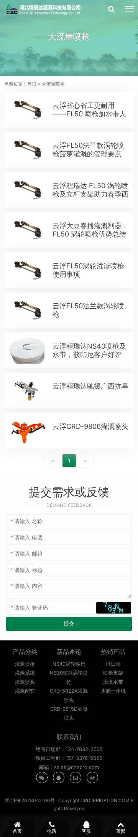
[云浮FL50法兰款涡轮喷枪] (27, 310)
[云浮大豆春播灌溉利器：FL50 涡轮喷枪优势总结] (27, 230)
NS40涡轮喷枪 (69, 664)
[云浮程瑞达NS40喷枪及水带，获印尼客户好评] (27, 350)
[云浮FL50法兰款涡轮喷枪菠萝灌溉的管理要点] (27, 149)
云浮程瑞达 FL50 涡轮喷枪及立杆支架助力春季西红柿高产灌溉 (90, 194)
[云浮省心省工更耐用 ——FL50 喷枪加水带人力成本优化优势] (27, 109)
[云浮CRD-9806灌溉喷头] (27, 430)
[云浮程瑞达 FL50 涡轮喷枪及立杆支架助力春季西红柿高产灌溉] (27, 190)
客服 (86, 831)
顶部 (120, 831)
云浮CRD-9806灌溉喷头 (90, 426)
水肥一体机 (113, 691)
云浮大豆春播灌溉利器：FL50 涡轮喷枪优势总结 (90, 230)
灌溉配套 (25, 691)
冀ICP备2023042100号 (30, 800)
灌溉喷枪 (25, 664)
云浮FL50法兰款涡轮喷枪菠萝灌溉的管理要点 (88, 149)
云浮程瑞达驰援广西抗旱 (90, 386)
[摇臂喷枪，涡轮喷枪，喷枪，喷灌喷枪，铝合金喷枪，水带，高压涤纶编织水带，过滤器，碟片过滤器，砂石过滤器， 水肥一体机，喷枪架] (44, 9)
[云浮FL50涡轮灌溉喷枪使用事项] (27, 270)
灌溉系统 (25, 673)
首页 (31, 84)
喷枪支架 (113, 673)
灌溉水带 (113, 682)
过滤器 (113, 664)
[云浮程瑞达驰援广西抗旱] (27, 390)
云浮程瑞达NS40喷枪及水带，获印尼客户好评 (89, 350)
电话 (51, 831)
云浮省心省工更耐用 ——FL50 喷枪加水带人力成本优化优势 (89, 113)
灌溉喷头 (25, 682)
